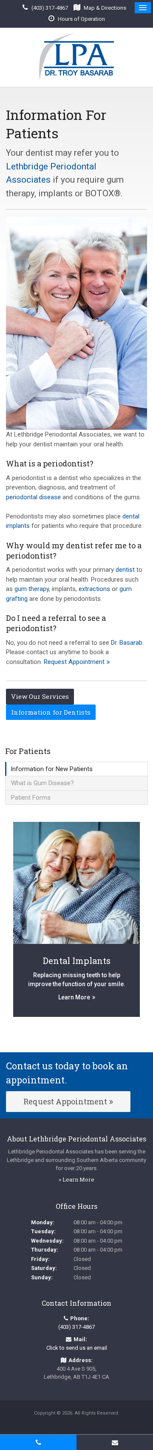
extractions (94, 589)
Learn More (74, 997)
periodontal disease (33, 497)
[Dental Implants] (76, 882)
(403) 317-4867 (49, 8)
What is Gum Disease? (42, 783)
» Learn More (76, 1179)
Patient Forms (31, 797)
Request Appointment (74, 662)
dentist (125, 570)
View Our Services (40, 696)
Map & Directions (105, 8)
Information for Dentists (51, 712)
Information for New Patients (52, 769)
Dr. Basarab (126, 642)
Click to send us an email (76, 1348)
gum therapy (31, 589)
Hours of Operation (81, 19)
